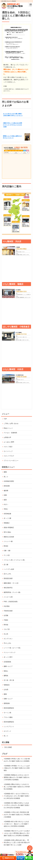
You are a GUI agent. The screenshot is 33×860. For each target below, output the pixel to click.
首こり (6, 736)
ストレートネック (9, 652)
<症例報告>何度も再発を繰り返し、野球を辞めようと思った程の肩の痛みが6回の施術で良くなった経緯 (17, 842)
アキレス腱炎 (8, 717)
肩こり (6, 476)
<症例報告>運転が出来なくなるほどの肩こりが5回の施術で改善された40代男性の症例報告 (17, 787)
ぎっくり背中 (8, 657)
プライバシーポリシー (11, 460)
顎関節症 (7, 685)
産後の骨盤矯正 (9, 527)
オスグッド (7, 731)
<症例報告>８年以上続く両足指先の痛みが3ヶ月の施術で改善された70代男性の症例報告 (17, 814)
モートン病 (7, 712)
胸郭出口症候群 (9, 537)
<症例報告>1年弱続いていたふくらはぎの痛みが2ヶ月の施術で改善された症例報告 (17, 768)
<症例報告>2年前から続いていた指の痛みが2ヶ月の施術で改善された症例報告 (17, 760)
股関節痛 (7, 703)
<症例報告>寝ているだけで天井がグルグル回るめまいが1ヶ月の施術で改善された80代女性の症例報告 (17, 796)
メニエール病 (8, 597)
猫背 (5, 500)
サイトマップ (8, 451)
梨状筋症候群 (8, 578)
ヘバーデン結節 (9, 569)
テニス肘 (7, 555)
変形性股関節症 (9, 708)
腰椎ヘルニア (8, 666)
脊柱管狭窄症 (8, 587)
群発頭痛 (7, 486)
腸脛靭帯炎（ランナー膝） (12, 592)
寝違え (6, 671)
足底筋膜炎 (7, 662)
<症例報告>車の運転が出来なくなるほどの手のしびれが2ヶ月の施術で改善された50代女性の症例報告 (17, 805)
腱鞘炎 (6, 675)
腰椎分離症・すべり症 (11, 583)
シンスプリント (9, 726)
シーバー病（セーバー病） (12, 648)
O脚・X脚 (7, 550)
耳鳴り (6, 509)
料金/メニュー (8, 428)
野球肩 (6, 624)
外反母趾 (7, 606)
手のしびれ (7, 643)
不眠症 (6, 620)
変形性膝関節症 (9, 722)
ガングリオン (8, 638)
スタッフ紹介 (8, 446)
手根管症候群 (8, 611)
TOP (5, 419)
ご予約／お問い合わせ (11, 423)
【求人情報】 (8, 747)
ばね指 (6, 689)
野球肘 (6, 546)
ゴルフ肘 (7, 629)
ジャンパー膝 (8, 541)
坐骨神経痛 (7, 513)
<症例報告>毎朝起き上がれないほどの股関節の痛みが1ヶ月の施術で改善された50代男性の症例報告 (17, 777)
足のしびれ (7, 574)
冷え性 (6, 634)
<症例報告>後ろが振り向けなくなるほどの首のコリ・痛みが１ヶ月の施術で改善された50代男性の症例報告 (16, 824)
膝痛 (5, 694)
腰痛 (5, 472)
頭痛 (5, 495)
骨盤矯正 (7, 523)
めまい (6, 504)
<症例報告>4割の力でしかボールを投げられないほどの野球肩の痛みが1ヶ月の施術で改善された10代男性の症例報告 (17, 833)
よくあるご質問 (9, 442)
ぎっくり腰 (7, 518)
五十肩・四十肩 (9, 680)
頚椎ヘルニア (8, 698)
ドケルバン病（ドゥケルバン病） (15, 560)
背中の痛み (7, 532)
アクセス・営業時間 (10, 433)
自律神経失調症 (9, 481)
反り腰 (6, 564)
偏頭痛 (6, 490)
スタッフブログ (9, 456)
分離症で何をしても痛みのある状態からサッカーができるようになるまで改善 (12, 124)
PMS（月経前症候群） (11, 601)
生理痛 (6, 615)
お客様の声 (7, 437)
